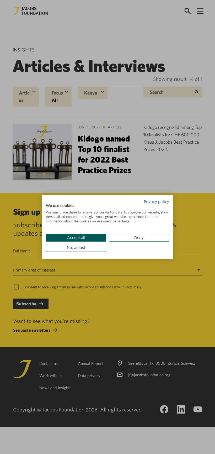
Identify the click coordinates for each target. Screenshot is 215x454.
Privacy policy (156, 202)
